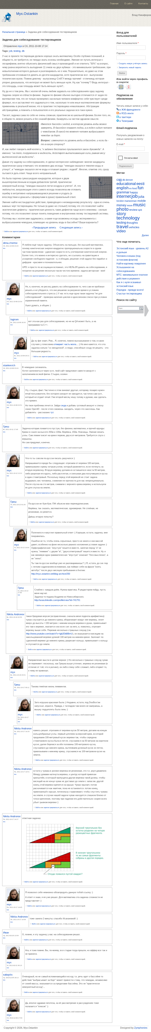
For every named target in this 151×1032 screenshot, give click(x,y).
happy (134, 192)
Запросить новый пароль (130, 67)
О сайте (128, 3)
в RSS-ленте (126, 113)
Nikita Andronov (15, 614)
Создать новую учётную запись (133, 63)
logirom (14, 319)
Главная (114, 3)
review (133, 209)
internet (123, 196)
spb (140, 210)
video (120, 231)
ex (130, 188)
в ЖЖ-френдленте (129, 109)
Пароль (121, 53)
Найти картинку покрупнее (131, 263)
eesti (140, 184)
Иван (6, 932)
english (122, 188)
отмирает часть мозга (65, 344)
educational (126, 184)
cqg (119, 179)
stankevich (9, 365)
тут (51, 412)
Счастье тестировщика (129, 293)
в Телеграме (126, 121)
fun (140, 187)
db (23, 51)
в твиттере (125, 117)
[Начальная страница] (7, 18)
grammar (122, 192)
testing (17, 51)
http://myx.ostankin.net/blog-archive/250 (50, 574)
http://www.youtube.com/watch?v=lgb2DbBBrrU (49, 634)
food (134, 188)
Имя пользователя (127, 43)
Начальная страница (13, 32)
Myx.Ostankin (27, 13)
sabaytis (8, 974)
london (120, 201)
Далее (145, 235)
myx (20, 46)
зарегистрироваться (20, 231)
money (121, 205)
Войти (6, 231)
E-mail (120, 144)
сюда (63, 405)
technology (128, 218)
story (121, 213)
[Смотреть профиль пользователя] (13, 294)
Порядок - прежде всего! (130, 290)
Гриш (6, 426)
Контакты (143, 3)
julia (141, 196)
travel (122, 226)
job (10, 51)
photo (122, 209)
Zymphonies (140, 1028)
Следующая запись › (71, 227)
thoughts (132, 222)
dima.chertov (10, 242)
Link (4, 248)
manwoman (130, 201)
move (130, 205)
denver (129, 180)
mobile (141, 200)
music (139, 204)
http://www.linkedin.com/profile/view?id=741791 (57, 600)
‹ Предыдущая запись (44, 227)
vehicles (134, 227)
